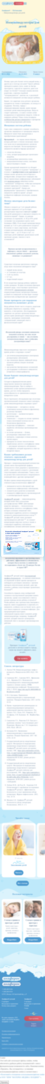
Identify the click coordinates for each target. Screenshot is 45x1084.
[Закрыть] (40, 531)
